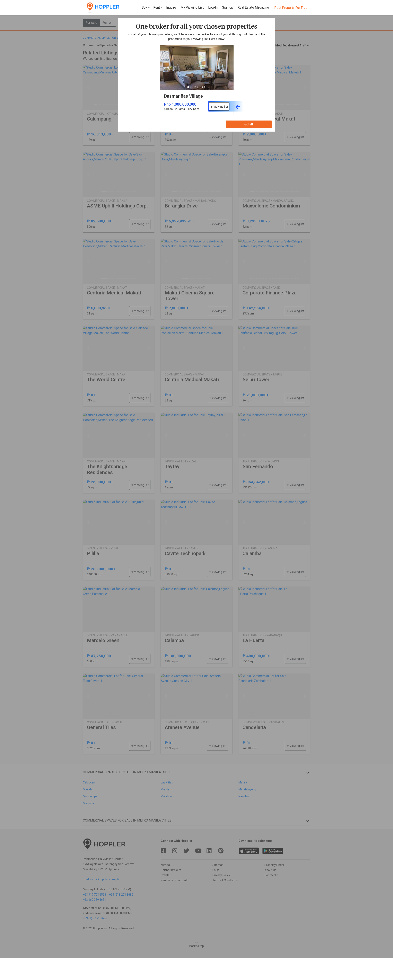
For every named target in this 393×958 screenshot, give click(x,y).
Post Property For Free (290, 8)
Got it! (248, 124)
